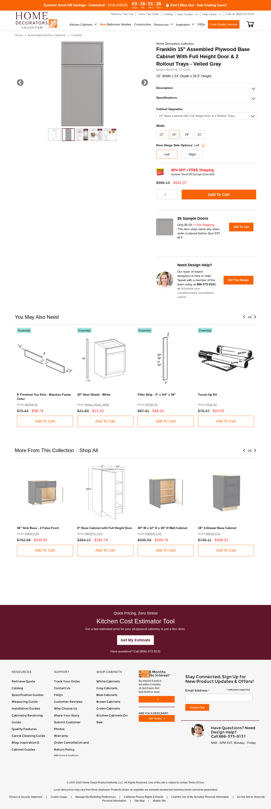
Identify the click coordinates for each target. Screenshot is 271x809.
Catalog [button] (168, 14)
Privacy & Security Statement (25, 796)
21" (200, 134)
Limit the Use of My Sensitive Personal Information (200, 796)
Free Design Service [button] (223, 24)
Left (166, 154)
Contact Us (62, 688)
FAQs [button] (201, 24)
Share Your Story (66, 715)
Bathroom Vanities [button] (115, 24)
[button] (250, 24)
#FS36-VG (151, 404)
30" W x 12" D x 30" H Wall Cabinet (162, 528)
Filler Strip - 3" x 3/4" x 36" (157, 394)
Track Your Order (67, 681)
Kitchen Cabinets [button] (81, 24)
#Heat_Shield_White (97, 404)
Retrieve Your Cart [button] (122, 14)
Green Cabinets (108, 708)
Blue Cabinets (106, 695)
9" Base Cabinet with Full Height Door (104, 528)
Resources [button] (161, 24)
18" (187, 134)
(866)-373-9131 (150, 651)
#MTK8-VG (31, 404)
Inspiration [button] (183, 24)
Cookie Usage (59, 796)
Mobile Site (159, 800)
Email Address (217, 690)
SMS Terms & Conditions (66, 755)
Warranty (61, 736)
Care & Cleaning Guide (28, 736)
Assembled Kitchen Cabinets (47, 35)
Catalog (17, 688)
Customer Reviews (68, 702)
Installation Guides (26, 708)
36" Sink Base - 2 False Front (38, 528)
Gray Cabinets (107, 688)
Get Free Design (238, 280)
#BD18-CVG (213, 533)
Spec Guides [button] (185, 14)
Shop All (88, 450)
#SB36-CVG (32, 533)
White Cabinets (108, 681)
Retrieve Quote (23, 681)
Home (19, 35)
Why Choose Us (65, 708)
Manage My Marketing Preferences (95, 796)
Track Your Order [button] (148, 14)
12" (161, 134)
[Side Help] (202, 145)
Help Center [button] (209, 14)
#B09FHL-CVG (93, 533)
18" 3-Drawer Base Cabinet (217, 528)
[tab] (206, 88)
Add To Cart (219, 194)
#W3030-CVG (153, 533)
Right (192, 154)
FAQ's (58, 695)
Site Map (139, 800)
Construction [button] (142, 24)
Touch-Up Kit (207, 394)
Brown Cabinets (108, 702)
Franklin (76, 35)
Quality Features (24, 729)
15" (174, 134)
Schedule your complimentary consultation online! (195, 293)
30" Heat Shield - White (94, 394)
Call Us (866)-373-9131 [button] (240, 14)
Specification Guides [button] (27, 695)
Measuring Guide (25, 702)
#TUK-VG (211, 404)
